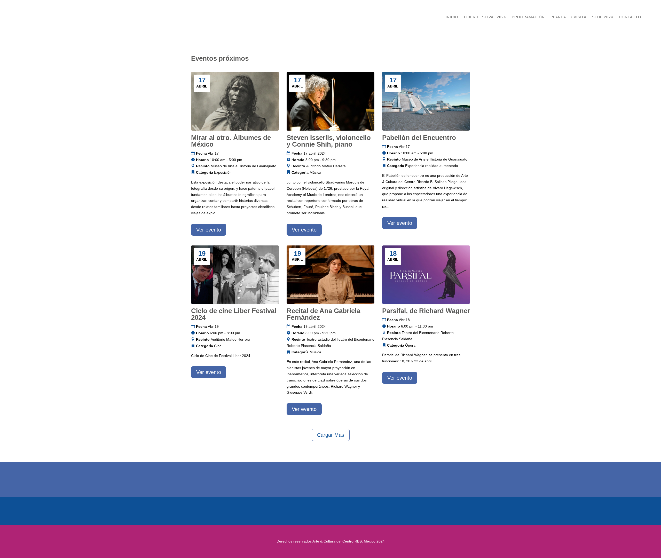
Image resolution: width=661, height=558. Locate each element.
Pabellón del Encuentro (419, 137)
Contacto (630, 17)
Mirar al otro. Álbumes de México (231, 141)
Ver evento (208, 230)
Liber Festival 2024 (485, 17)
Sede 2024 (602, 17)
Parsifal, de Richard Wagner (426, 311)
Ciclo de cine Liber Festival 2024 (233, 314)
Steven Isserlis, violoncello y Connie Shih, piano (329, 141)
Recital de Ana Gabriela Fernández (323, 314)
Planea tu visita (568, 17)
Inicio (452, 17)
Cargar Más (330, 435)
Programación (528, 17)
